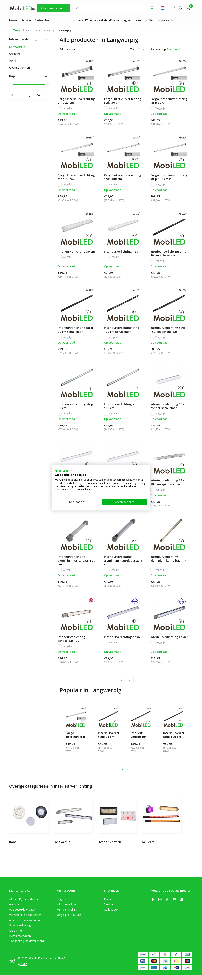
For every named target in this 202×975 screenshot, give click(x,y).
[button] (64, 470)
